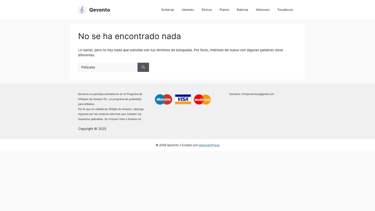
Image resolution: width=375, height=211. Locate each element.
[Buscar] (143, 67)
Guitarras (167, 10)
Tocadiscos (285, 10)
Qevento (99, 10)
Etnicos (207, 10)
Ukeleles (188, 10)
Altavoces (263, 10)
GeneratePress (209, 145)
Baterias (242, 10)
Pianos (224, 10)
